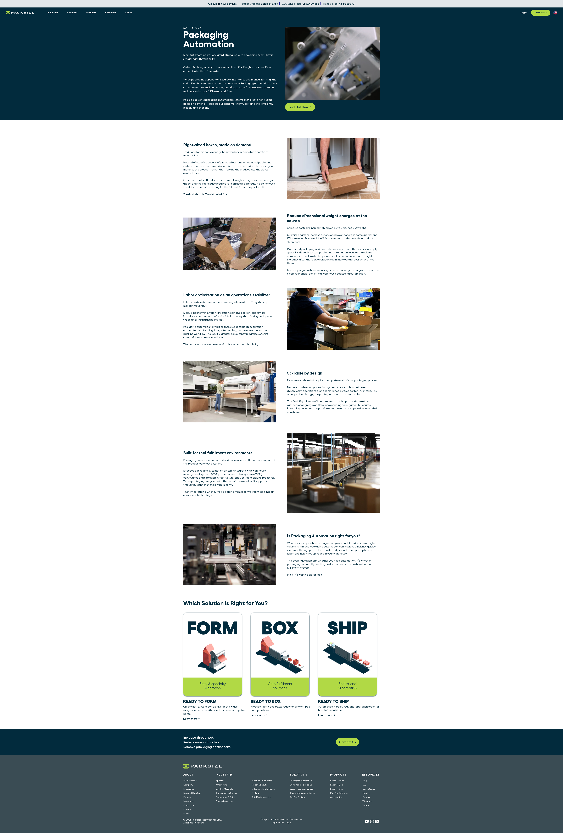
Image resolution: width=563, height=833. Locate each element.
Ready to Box (336, 785)
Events (186, 813)
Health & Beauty (259, 785)
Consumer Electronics (226, 793)
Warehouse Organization (302, 789)
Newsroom (188, 801)
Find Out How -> (300, 107)
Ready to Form (337, 780)
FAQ (364, 785)
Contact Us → (540, 12)
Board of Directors (192, 793)
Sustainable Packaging (301, 785)
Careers (187, 809)
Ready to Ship (336, 789)
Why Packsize (190, 780)
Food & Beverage (224, 801)
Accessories (336, 797)
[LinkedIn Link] (377, 822)
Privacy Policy (281, 819)
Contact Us (347, 742)
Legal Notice (278, 822)
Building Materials (224, 789)
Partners (187, 797)
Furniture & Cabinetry (262, 780)
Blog (364, 780)
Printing (255, 793)
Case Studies (368, 789)
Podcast (366, 797)
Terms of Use (296, 819)
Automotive (221, 785)
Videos (365, 805)
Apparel (220, 780)
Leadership (188, 789)
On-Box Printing (297, 797)
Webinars (367, 801)
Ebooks (365, 793)
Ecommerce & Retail (225, 797)
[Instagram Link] (372, 822)
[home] (20, 12)
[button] (53, 12)
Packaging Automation (301, 780)
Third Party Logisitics (261, 797)
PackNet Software (338, 793)
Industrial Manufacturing (263, 789)
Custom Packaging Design (302, 793)
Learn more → (191, 718)
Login (288, 822)
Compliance (266, 819)
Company (188, 785)
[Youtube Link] (366, 821)
